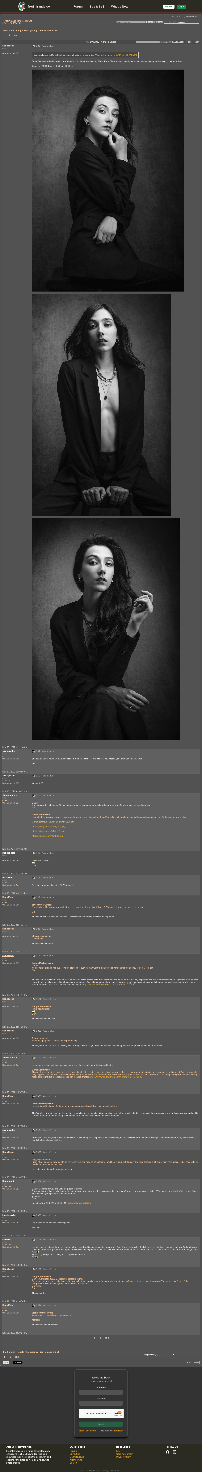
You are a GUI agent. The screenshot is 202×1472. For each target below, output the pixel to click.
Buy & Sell (97, 6)
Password (101, 1398)
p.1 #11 (37, 1031)
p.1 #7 (37, 897)
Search (73, 1462)
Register (169, 6)
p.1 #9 (37, 955)
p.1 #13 (37, 1096)
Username (101, 1387)
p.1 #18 (37, 1239)
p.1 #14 (37, 1130)
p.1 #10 (37, 999)
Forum (78, 6)
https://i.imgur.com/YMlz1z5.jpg (48, 831)
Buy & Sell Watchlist (13, 23)
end (16, 35)
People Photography (26, 30)
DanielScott (8, 45)
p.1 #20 (37, 1305)
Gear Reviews (77, 1456)
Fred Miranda (192, 16)
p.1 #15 (37, 1152)
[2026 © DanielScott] (108, 180)
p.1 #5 (37, 853)
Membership (76, 1459)
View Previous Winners (125, 54)
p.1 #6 (37, 877)
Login (181, 6)
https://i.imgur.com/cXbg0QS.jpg (48, 826)
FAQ (118, 1451)
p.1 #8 (37, 929)
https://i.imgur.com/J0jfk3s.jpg (47, 835)
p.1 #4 (37, 795)
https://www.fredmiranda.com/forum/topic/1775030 (109, 984)
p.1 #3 (37, 775)
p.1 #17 (37, 1215)
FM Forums (8, 30)
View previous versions (79, 1202)
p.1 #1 (37, 46)
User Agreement (124, 1453)
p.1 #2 (37, 751)
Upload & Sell (8, 53)
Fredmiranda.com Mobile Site (18, 21)
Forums (73, 1451)
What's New (119, 6)
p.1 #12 (37, 1057)
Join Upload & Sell (48, 30)
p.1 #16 (37, 1181)
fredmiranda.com (40, 6)
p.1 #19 (37, 1269)
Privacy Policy (123, 1456)
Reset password (87, 1430)
